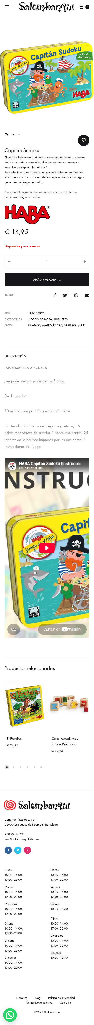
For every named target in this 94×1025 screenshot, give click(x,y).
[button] (6, 135)
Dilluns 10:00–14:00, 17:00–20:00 (14, 928)
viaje (81, 325)
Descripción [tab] (15, 356)
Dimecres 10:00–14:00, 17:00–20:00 (14, 963)
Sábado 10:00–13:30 (59, 906)
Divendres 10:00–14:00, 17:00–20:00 (59, 940)
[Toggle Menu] (7, 7)
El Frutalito (14, 738)
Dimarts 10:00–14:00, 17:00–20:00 (14, 945)
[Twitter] (17, 850)
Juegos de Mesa (39, 319)
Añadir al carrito (47, 279)
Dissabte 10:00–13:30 (59, 955)
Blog (37, 998)
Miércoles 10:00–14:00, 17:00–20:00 (14, 909)
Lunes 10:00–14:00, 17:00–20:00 (14, 875)
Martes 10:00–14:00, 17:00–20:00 (14, 892)
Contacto (65, 1003)
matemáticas (52, 325)
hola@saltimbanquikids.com (22, 839)
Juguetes (61, 319)
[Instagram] (27, 850)
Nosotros (21, 998)
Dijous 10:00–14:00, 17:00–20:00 (59, 923)
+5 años (33, 325)
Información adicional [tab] (26, 368)
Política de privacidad (61, 998)
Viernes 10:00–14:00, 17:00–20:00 (59, 892)
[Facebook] (8, 850)
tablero (70, 325)
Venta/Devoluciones (39, 1003)
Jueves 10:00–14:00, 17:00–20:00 (59, 875)
